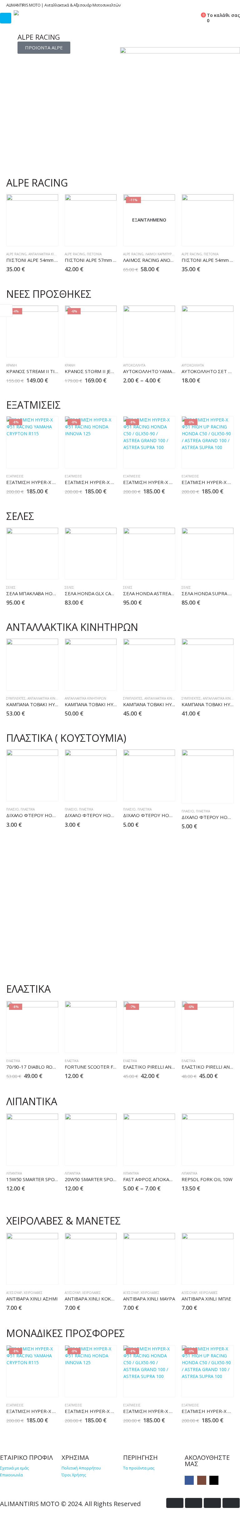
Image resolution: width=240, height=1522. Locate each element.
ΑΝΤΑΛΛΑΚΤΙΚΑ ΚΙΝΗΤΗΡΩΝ (49, 254)
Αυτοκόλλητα (134, 365)
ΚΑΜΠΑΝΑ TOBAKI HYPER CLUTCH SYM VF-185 (175, 704)
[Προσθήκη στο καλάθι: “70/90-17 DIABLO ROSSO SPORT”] (36, 1043)
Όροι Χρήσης (74, 1475)
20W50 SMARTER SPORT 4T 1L (98, 1179)
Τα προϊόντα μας (138, 1468)
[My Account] (185, 17)
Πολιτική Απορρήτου (81, 1468)
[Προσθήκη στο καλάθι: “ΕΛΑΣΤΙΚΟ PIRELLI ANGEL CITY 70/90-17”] (153, 1043)
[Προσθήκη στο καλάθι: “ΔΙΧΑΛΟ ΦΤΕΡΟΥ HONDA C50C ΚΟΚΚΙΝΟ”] (36, 791)
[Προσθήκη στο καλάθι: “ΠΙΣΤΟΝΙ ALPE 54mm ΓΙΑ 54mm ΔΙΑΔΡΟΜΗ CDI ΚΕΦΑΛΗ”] (36, 236)
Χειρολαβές (33, 1292)
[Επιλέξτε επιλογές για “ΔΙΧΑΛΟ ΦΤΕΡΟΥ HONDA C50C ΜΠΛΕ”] (94, 791)
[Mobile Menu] (5, 18)
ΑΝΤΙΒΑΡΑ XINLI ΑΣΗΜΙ (32, 1298)
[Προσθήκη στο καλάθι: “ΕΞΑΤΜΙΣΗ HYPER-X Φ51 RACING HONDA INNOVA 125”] (94, 458)
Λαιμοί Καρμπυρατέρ (162, 254)
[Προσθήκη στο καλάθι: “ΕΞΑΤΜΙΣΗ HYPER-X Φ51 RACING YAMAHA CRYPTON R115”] (36, 458)
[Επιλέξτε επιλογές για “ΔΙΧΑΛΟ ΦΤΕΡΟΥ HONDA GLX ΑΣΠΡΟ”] (153, 791)
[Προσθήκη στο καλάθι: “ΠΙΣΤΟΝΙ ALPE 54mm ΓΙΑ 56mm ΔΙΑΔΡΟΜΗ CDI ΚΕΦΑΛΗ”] (211, 236)
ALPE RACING (16, 254)
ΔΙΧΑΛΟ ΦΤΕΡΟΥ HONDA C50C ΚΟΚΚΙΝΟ (51, 815)
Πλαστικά (28, 809)
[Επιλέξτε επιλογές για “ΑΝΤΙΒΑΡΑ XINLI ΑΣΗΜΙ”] (36, 1275)
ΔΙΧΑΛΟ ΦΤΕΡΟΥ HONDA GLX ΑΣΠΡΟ (164, 815)
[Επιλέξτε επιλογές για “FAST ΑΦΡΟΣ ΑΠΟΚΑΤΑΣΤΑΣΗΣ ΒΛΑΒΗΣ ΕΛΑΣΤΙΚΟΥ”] (153, 1155)
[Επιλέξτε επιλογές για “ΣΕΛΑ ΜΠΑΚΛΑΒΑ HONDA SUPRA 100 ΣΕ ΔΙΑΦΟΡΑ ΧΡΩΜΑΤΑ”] (36, 569)
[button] (171, 17)
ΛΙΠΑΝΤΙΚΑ (14, 1173)
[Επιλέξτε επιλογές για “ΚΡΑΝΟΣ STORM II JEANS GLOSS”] (94, 347)
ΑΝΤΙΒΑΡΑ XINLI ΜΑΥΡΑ (149, 1298)
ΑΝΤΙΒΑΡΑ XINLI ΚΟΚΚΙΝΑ (93, 1298)
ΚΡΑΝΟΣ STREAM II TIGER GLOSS (43, 371)
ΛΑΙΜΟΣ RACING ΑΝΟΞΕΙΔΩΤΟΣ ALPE (164, 260)
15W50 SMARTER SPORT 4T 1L (40, 1179)
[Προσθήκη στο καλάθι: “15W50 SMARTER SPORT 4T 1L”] (36, 1155)
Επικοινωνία (11, 1475)
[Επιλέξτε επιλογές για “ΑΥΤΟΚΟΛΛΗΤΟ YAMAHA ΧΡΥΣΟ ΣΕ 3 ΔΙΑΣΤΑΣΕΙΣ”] (153, 347)
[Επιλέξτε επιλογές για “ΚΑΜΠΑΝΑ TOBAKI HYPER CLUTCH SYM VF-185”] (153, 680)
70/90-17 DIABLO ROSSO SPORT (42, 1067)
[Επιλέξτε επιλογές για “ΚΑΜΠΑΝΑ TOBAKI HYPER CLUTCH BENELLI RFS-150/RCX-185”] (36, 680)
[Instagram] (201, 1480)
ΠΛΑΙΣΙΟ (12, 809)
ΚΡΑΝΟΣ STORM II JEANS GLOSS (100, 371)
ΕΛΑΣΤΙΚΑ (13, 1061)
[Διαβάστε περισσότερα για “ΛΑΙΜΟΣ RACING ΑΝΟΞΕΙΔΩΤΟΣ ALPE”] (153, 236)
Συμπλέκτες (16, 698)
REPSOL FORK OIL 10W (207, 1179)
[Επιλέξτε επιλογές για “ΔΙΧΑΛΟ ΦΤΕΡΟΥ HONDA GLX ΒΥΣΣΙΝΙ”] (211, 793)
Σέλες (11, 587)
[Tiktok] (213, 1480)
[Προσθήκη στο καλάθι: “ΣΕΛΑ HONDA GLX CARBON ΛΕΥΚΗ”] (94, 569)
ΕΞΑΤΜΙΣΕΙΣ (15, 476)
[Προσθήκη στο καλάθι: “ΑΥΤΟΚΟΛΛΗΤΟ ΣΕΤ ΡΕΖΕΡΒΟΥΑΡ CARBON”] (211, 347)
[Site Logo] (31, 12)
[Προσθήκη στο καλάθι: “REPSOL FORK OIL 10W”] (211, 1155)
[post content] (32, 220)
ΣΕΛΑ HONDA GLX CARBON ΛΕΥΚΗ (102, 593)
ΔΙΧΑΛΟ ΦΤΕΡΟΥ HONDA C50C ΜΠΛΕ (106, 815)
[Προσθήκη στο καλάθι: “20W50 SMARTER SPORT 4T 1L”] (94, 1155)
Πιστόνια (94, 254)
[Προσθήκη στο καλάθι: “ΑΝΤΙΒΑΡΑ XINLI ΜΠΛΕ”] (211, 1275)
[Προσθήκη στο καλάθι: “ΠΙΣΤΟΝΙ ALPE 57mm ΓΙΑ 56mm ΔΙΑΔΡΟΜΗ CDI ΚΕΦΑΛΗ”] (94, 236)
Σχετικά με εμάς (14, 1468)
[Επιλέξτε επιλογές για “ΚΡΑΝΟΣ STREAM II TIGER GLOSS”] (36, 347)
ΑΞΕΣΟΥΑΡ (14, 1292)
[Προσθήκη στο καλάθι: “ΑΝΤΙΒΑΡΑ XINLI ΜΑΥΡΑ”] (153, 1275)
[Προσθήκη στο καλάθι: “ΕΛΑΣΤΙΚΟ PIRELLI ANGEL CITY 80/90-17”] (211, 1043)
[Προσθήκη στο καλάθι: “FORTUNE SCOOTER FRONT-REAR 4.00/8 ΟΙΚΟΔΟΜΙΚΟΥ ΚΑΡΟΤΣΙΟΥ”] (94, 1043)
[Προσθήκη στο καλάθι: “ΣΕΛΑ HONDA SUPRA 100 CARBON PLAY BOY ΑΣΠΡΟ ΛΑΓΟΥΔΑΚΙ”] (211, 569)
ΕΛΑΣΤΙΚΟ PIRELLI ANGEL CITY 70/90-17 (168, 1067)
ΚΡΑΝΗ (11, 365)
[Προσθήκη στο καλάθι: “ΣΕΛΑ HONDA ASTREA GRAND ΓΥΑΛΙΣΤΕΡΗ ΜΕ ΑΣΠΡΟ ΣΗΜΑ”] (153, 569)
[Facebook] (189, 1480)
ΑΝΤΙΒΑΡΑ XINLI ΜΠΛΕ (206, 1298)
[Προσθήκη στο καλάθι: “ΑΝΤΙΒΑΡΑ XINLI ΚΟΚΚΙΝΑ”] (94, 1275)
